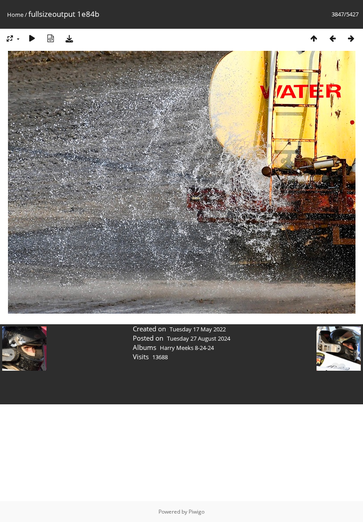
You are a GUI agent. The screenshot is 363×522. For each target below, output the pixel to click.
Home (15, 15)
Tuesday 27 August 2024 (198, 338)
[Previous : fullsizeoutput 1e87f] (332, 38)
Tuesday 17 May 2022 (198, 329)
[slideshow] (32, 38)
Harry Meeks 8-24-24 (187, 348)
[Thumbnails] (314, 38)
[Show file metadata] (50, 38)
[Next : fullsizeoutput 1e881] (351, 38)
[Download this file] (69, 38)
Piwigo (197, 511)
